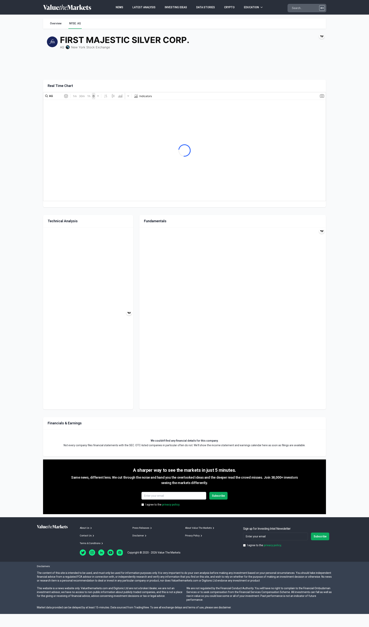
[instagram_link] (92, 552)
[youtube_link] (110, 552)
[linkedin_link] (101, 552)
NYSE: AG (75, 23)
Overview (56, 23)
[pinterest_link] (120, 552)
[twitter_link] (83, 552)
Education (251, 7)
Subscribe (218, 495)
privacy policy (171, 504)
